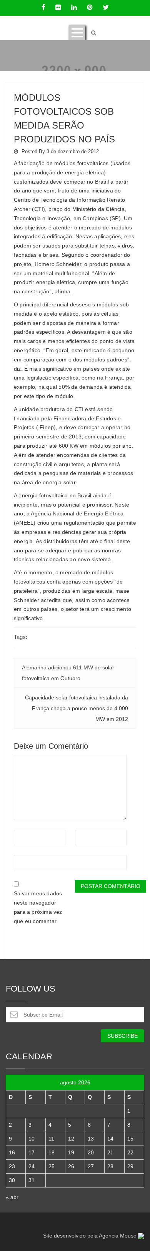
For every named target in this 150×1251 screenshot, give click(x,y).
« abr (12, 1197)
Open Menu (77, 32)
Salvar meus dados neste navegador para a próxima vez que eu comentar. (38, 907)
